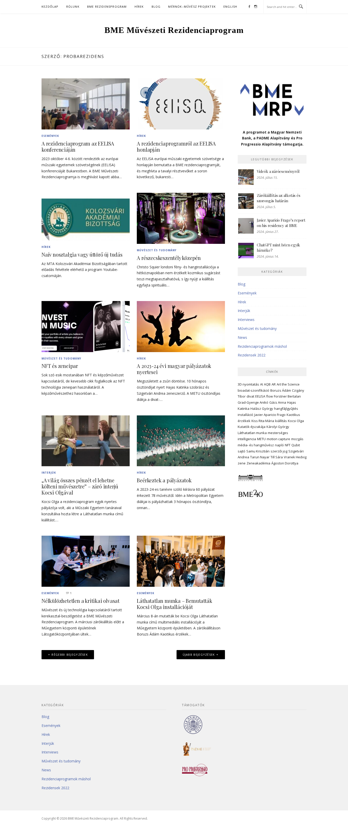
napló (279, 445)
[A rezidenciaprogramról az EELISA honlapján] (181, 103)
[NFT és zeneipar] (86, 325)
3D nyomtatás (248, 384)
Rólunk (72, 6)
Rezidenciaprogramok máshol (262, 346)
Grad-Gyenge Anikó (253, 402)
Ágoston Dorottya (284, 463)
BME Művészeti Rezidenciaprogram (174, 30)
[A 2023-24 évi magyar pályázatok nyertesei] (181, 325)
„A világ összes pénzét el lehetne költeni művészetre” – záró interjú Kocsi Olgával (80, 486)
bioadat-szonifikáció (253, 390)
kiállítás (281, 420)
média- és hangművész (256, 445)
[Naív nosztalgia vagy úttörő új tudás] (86, 216)
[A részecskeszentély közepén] (181, 217)
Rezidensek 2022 (251, 355)
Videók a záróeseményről (278, 171)
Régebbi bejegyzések (69, 654)
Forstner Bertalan (287, 396)
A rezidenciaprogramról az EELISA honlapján (176, 146)
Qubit (295, 445)
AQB (267, 384)
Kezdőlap (50, 6)
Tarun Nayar (260, 457)
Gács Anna (277, 402)
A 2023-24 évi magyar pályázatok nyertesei (174, 368)
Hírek (139, 6)
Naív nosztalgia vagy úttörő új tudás (82, 254)
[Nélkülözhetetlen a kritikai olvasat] (86, 560)
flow (269, 396)
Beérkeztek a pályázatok (164, 480)
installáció (245, 414)
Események (50, 136)
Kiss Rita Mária (262, 420)
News (242, 337)
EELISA (260, 396)
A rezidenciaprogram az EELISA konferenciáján (78, 146)
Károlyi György (277, 426)
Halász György (261, 408)
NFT (287, 445)
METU (261, 439)
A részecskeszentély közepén (169, 257)
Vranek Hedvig (295, 457)
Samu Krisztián (258, 451)
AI (261, 384)
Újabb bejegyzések (199, 654)
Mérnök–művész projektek (192, 6)
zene (242, 463)
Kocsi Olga (296, 420)
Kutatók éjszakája (251, 426)
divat (250, 396)
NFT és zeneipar (60, 365)
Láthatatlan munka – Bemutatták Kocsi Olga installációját (174, 603)
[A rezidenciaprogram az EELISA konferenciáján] (86, 103)
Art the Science (288, 384)
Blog (156, 6)
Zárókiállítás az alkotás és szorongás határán (278, 198)
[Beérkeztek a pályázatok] (181, 440)
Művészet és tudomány (157, 250)
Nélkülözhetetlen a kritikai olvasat (80, 600)
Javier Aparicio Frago (270, 414)
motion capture (278, 439)
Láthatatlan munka (252, 432)
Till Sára (277, 457)
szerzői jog (279, 451)
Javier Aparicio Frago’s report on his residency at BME (281, 223)
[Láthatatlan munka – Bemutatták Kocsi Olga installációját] (181, 560)
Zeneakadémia (258, 463)
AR (274, 384)
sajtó (241, 451)
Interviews (246, 319)
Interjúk (49, 472)
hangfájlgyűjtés (286, 408)
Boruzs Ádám (280, 390)
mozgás (297, 439)
